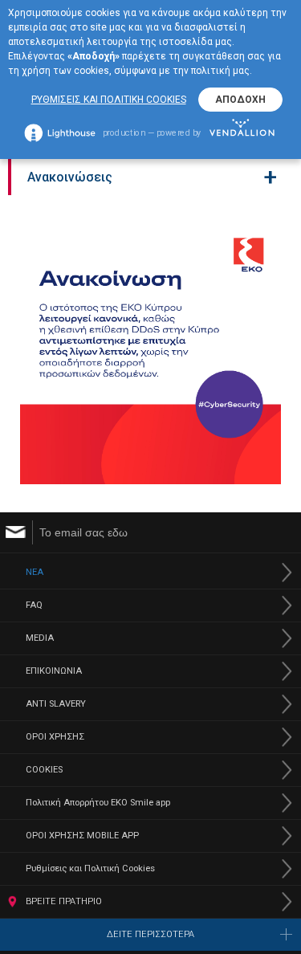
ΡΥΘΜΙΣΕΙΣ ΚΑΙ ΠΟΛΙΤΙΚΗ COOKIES (108, 99)
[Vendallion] (243, 132)
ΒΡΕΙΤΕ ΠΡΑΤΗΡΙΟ (64, 901)
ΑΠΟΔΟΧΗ (240, 99)
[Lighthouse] (60, 133)
